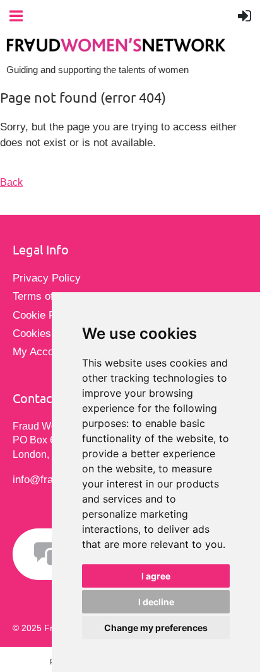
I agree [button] (155, 576)
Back (11, 182)
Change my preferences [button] (156, 627)
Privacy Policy (47, 278)
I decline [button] (156, 601)
